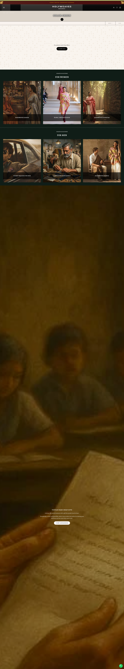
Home (4, 12)
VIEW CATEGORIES (62, 523)
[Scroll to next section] (62, 19)
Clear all (62, 48)
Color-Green (12, 12)
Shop (7, 12)
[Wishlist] (117, 7)
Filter (120, 23)
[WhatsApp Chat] (121, 666)
